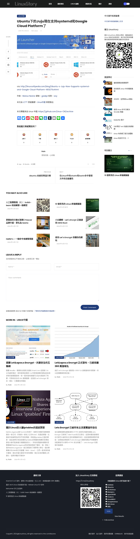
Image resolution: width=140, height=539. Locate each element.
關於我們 (92, 534)
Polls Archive (109, 520)
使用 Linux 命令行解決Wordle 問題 (122, 110)
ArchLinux (111, 490)
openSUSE (111, 494)
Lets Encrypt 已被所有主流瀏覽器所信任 (76, 427)
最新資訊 (61, 4)
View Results (119, 516)
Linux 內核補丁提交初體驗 (123, 133)
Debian (110, 485)
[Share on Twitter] (8, 58)
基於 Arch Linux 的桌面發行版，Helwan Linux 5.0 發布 (25, 485)
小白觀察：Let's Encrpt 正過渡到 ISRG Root (69, 221)
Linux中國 (21, 16)
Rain (45, 74)
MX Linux (111, 504)
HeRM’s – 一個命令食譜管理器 (19, 239)
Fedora (110, 497)
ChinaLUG (119, 534)
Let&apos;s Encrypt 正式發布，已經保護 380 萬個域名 (77, 364)
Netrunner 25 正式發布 (14, 488)
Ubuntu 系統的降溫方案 (40, 175)
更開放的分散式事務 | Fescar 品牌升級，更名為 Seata (19, 221)
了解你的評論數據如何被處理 (44, 311)
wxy (55, 96)
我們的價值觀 (108, 534)
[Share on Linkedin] (8, 72)
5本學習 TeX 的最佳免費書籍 (124, 127)
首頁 (50, 4)
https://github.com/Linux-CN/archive (55, 111)
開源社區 (89, 4)
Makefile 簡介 (119, 120)
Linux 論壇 (75, 4)
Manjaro (110, 492)
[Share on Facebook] (8, 51)
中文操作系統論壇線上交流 (113, 21)
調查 (110, 4)
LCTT (25, 102)
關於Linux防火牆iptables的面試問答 (25, 427)
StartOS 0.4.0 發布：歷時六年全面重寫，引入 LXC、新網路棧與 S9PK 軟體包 (33, 481)
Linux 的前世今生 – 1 (121, 138)
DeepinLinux (112, 502)
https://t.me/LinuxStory (85, 481)
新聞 (33, 164)
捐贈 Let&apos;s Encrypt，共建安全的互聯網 (28, 364)
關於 (100, 4)
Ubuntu (26, 164)
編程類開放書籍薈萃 (121, 83)
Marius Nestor (29, 96)
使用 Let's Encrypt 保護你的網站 (69, 239)
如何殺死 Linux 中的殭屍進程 (123, 90)
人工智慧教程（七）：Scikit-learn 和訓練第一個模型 (18, 204)
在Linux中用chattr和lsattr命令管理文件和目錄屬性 (76, 177)
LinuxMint (111, 499)
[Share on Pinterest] (8, 65)
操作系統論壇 (128, 534)
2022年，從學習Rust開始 (123, 99)
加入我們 (99, 534)
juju (20, 164)
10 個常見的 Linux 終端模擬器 (68, 204)
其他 (108, 506)
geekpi (44, 96)
